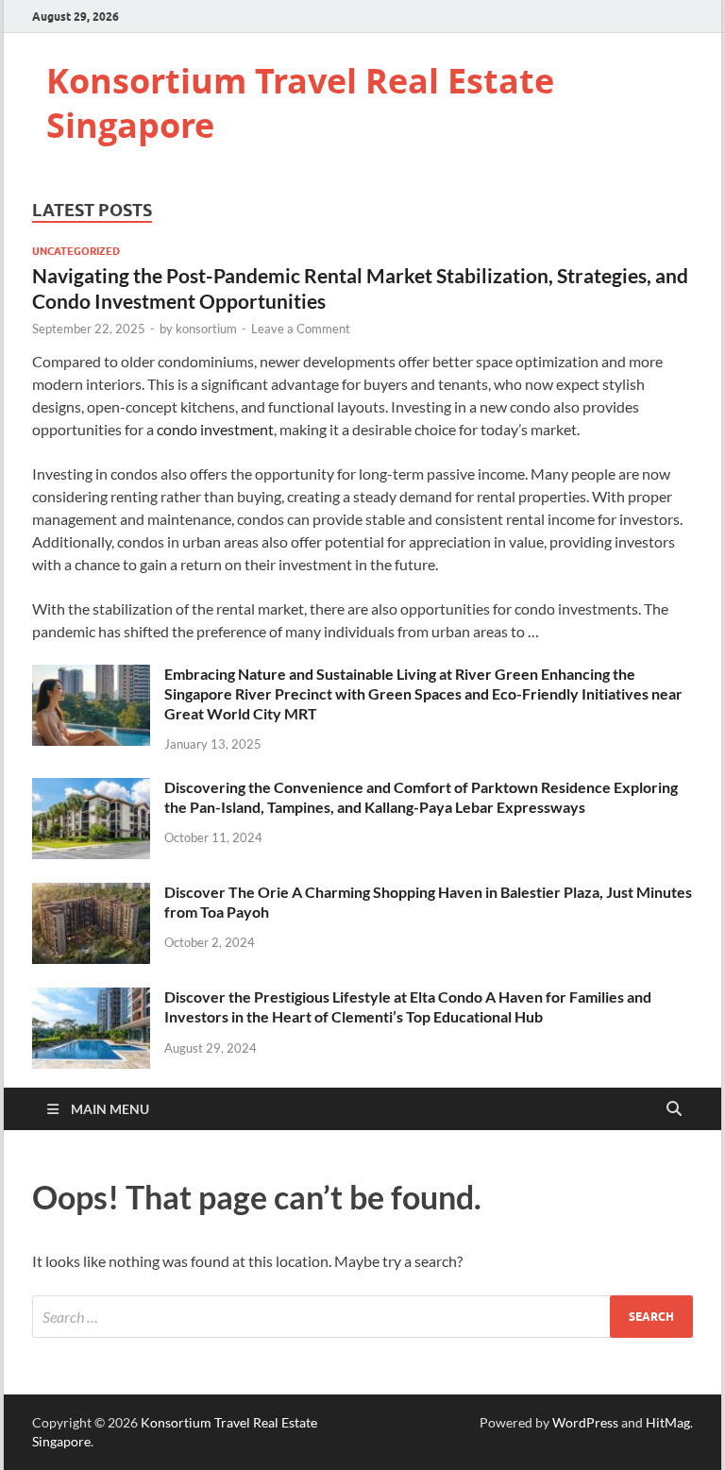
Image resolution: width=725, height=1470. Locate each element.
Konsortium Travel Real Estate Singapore (300, 103)
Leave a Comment (300, 328)
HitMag (668, 1422)
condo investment (215, 429)
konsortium (206, 328)
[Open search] (674, 1109)
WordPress (585, 1422)
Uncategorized (76, 251)
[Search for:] (362, 1316)
